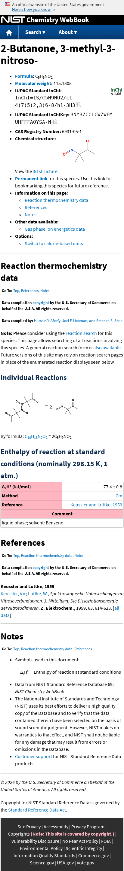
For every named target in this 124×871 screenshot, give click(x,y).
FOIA (106, 841)
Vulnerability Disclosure (35, 841)
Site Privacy (29, 827)
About (66, 32)
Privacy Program (87, 827)
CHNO (36, 436)
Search (33, 32)
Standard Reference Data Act (37, 810)
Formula (24, 76)
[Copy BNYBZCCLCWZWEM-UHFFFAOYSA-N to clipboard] (54, 123)
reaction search (81, 333)
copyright (41, 302)
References (36, 207)
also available (107, 347)
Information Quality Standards (44, 855)
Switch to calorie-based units (54, 243)
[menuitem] (9, 32)
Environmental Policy (41, 848)
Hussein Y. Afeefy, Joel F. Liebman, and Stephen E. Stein (78, 320)
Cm (119, 496)
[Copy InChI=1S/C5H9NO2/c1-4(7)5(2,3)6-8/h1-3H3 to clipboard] (78, 106)
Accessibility (56, 827)
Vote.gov (85, 863)
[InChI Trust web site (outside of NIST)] (116, 95)
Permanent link (31, 178)
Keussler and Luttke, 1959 (96, 505)
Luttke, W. (38, 593)
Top (16, 290)
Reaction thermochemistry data (56, 200)
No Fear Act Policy (80, 841)
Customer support (33, 756)
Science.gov (42, 863)
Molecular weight (33, 83)
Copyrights (19, 834)
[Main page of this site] (9, 32)
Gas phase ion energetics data (55, 229)
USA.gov (65, 863)
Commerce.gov (93, 855)
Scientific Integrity (84, 848)
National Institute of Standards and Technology (13, 20)
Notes (30, 214)
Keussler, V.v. (13, 593)
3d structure (45, 171)
